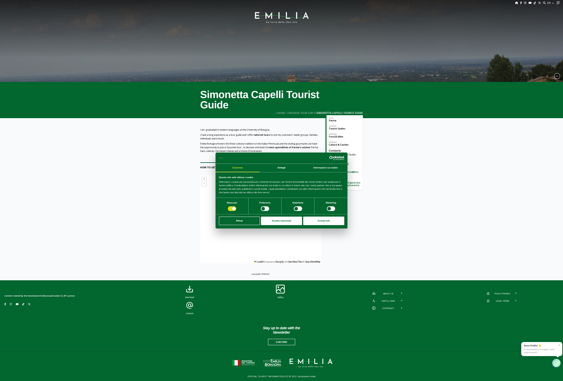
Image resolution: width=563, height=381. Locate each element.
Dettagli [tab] (282, 168)
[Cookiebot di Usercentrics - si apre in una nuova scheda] (331, 158)
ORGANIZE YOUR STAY (300, 113)
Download (189, 297)
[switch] (265, 208)
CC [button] (557, 76)
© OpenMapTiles (293, 261)
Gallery (280, 297)
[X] (539, 3)
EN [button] (549, 3)
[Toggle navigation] (558, 3)
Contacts (189, 313)
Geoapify (279, 261)
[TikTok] (535, 3)
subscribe (281, 342)
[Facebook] (521, 3)
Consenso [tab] (237, 168)
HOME (281, 113)
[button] (204, 179)
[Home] (517, 3)
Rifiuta (239, 221)
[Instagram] (525, 3)
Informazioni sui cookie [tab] (325, 168)
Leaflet (260, 261)
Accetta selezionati (281, 221)
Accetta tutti (323, 221)
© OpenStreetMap (311, 261)
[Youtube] (530, 3)
